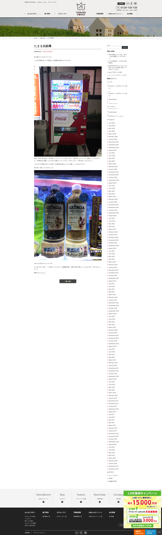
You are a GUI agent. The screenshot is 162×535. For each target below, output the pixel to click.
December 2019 (113, 335)
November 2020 (114, 305)
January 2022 (113, 267)
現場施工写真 (112, 481)
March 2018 (112, 392)
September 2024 (114, 180)
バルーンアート (113, 103)
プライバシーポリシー (39, 532)
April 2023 (112, 226)
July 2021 (111, 283)
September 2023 (114, 213)
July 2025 (112, 153)
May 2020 (112, 322)
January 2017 (113, 431)
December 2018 (113, 368)
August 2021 (112, 281)
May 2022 (112, 256)
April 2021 (112, 292)
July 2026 (112, 123)
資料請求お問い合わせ (139, 532)
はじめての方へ (32, 14)
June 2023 (112, 221)
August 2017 (112, 411)
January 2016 (113, 463)
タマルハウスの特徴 (30, 523)
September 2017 (114, 409)
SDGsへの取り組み (30, 525)
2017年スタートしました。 (117, 116)
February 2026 (113, 136)
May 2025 (112, 158)
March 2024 (112, 196)
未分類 (110, 478)
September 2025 (114, 147)
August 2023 (112, 215)
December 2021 (113, 270)
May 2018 (112, 387)
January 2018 (113, 398)
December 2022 (113, 237)
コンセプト (28, 518)
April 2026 (112, 131)
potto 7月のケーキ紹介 (115, 72)
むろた (110, 82)
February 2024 (113, 199)
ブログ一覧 (42, 38)
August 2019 (112, 346)
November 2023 (114, 207)
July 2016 (112, 447)
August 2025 (112, 150)
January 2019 (113, 365)
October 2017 (113, 406)
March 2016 (112, 458)
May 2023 (112, 224)
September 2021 (114, 278)
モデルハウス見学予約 (151, 532)
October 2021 (113, 275)
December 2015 (113, 466)
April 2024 (112, 194)
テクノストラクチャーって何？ (118, 75)
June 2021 (112, 286)
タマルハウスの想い (30, 516)
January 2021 (113, 300)
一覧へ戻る (68, 281)
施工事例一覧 (46, 516)
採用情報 (121, 3)
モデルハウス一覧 (61, 516)
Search (108, 45)
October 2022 (113, 243)
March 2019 (112, 360)
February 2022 (113, 264)
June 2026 (112, 125)
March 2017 (112, 425)
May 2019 (112, 354)
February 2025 (113, 166)
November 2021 (113, 273)
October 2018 (113, 373)
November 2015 (113, 469)
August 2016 (112, 444)
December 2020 (113, 303)
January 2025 (113, 169)
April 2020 (112, 324)
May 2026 (112, 128)
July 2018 (112, 382)
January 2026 (113, 139)
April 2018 (112, 390)
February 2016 (113, 461)
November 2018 (113, 371)
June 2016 (112, 450)
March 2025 (112, 164)
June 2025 (112, 155)
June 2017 (112, 417)
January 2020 (113, 332)
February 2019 (113, 362)
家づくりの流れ (29, 521)
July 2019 (112, 349)
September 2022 (114, 245)
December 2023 (113, 204)
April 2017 (112, 422)
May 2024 (112, 191)
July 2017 (111, 414)
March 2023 (112, 229)
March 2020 (112, 327)
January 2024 (113, 202)
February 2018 (113, 395)
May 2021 (112, 289)
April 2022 (112, 259)
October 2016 (113, 439)
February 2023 (113, 232)
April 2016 (112, 455)
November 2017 (113, 403)
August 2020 (112, 313)
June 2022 (112, 253)
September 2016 (114, 441)
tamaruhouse (113, 99)
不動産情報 (99, 14)
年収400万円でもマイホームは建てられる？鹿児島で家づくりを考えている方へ (118, 67)
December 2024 (113, 172)
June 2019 (112, 352)
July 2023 (112, 218)
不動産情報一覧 (77, 516)
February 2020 (113, 330)
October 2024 (113, 177)
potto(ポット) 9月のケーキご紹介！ (118, 87)
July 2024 (112, 185)
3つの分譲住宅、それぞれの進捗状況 (117, 62)
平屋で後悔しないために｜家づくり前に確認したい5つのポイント (118, 56)
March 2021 (112, 294)
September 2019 (114, 343)
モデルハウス (62, 14)
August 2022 (112, 248)
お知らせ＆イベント (114, 14)
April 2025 (112, 161)
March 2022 (112, 262)
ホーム (35, 38)
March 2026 (112, 134)
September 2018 (114, 376)
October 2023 (113, 210)
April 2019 (112, 357)
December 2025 (113, 142)
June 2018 (112, 384)
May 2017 (112, 420)
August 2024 (112, 183)
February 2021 (113, 297)
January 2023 (113, 234)
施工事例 (47, 14)
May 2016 (112, 452)
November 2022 (113, 240)
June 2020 (112, 319)
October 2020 (113, 308)
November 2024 (114, 174)
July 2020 (112, 316)
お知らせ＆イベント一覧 (95, 516)
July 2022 (112, 251)
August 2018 (112, 379)
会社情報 (130, 14)
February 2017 (113, 428)
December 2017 (113, 401)
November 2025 (114, 145)
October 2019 (113, 341)
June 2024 (112, 188)
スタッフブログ (47, 51)
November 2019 (113, 338)
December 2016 (113, 433)
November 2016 (113, 436)
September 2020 (114, 311)
